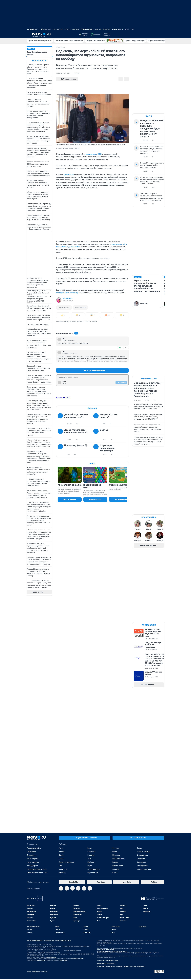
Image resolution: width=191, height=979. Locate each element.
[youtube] (90, 888)
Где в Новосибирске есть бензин (37, 53)
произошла (68, 174)
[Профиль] (162, 35)
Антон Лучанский (80, 307)
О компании (31, 855)
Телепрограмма (87, 29)
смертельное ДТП (93, 154)
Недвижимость (33, 29)
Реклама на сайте (34, 848)
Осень (114, 852)
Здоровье (62, 873)
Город (61, 859)
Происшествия (118, 859)
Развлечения (117, 866)
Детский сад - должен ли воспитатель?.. (76, 415)
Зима (89, 848)
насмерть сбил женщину (67, 292)
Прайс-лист (31, 852)
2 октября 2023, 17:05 (63, 73)
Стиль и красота (143, 852)
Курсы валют (117, 29)
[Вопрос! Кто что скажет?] (96, 419)
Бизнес (61, 852)
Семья (114, 873)
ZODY (133, 29)
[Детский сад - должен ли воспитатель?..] (61, 419)
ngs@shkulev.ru (51, 957)
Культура (90, 855)
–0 (126, 347)
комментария (68, 79)
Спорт (139, 848)
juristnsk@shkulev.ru (77, 958)
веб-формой (63, 960)
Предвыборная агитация (36, 869)
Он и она (115, 848)
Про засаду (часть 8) (75, 445)
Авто (61, 848)
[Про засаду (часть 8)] (61, 450)
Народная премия (144, 869)
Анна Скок (68, 298)
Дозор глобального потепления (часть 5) (75, 431)
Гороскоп (107, 29)
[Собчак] (96, 435)
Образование (92, 873)
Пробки (96, 35)
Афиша (98, 29)
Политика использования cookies (107, 960)
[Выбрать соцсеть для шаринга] (126, 79)
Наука (89, 866)
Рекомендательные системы (106, 963)
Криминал (91, 852)
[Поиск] (152, 35)
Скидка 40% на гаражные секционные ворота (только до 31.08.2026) (37, 299)
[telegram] (61, 888)
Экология (141, 859)
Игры (127, 29)
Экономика (141, 862)
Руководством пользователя (106, 950)
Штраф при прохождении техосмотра (107, 448)
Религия (115, 869)
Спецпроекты (142, 866)
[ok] (72, 888)
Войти (64, 383)
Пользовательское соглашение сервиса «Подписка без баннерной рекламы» (121, 967)
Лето (89, 859)
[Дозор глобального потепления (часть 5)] (61, 435)
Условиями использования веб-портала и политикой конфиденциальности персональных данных (128, 953)
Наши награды (32, 859)
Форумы (75, 29)
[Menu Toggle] (28, 35)
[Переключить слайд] (126, 474)
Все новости (39, 60)
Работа (115, 862)
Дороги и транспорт (66, 862)
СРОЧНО (31, 49)
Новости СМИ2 (63, 397)
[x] (84, 888)
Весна (61, 855)
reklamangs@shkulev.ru (104, 942)
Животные (63, 869)
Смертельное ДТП (64, 307)
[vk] (67, 888)
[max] (78, 888)
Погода (67, 29)
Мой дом (91, 862)
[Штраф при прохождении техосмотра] (96, 450)
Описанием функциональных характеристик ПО (112, 951)
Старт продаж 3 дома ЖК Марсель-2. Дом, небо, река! (38, 292)
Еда (60, 866)
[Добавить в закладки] (120, 79)
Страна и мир (142, 855)
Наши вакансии (33, 862)
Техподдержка (32, 866)
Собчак (104, 430)
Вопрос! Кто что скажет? (108, 415)
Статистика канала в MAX (37, 873)
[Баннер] (115, 41)
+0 (120, 347)
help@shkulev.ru (41, 960)
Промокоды (46, 29)
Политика (116, 855)
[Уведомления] (157, 35)
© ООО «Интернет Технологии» (37, 971)
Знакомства (58, 29)
